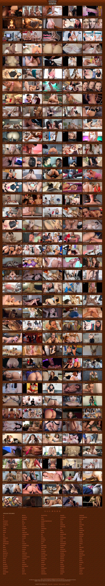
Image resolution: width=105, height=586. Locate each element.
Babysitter (6, 541)
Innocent (62, 549)
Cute (23, 560)
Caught (24, 526)
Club (23, 541)
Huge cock (63, 541)
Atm (4, 536)
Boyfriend (5, 572)
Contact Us (68, 584)
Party (80, 557)
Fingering (43, 545)
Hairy (61, 523)
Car (23, 525)
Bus (23, 521)
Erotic (43, 526)
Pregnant (81, 568)
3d (3, 517)
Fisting (43, 549)
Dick (23, 568)
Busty (23, 523)
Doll (42, 517)
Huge (61, 540)
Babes (4, 540)
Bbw (4, 545)
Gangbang (44, 568)
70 (52, 511)
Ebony (42, 525)
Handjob (62, 525)
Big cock (5, 555)
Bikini (4, 558)
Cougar (24, 547)
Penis (80, 558)
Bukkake (24, 519)
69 (3, 519)
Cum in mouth (26, 557)
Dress (42, 523)
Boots (4, 570)
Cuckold (24, 555)
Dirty (23, 572)
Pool (80, 564)
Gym (61, 521)
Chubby (24, 536)
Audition (5, 538)
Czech (23, 562)
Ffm (42, 543)
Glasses (62, 515)
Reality (81, 574)
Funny (42, 562)
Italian (62, 553)
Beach (4, 549)
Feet (42, 536)
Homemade (63, 534)
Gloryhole (63, 517)
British (24, 515)
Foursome (44, 558)
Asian (4, 532)
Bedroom (5, 553)
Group (62, 519)
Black (4, 562)
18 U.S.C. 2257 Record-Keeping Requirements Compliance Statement (52, 578)
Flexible (43, 553)
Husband (62, 545)
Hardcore (62, 526)
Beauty (5, 551)
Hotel (61, 536)
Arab (4, 530)
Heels (61, 530)
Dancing (24, 564)
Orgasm (81, 547)
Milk (80, 523)
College (24, 543)
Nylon (81, 541)
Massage (81, 515)
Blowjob (5, 566)
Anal (4, 526)
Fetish (42, 541)
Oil (80, 545)
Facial (42, 532)
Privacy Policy (50, 584)
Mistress (81, 525)
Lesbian (62, 568)
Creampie (24, 553)
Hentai (62, 532)
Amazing (5, 523)
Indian (62, 547)
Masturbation (83, 517)
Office (81, 543)
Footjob (43, 557)
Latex (61, 562)
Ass (4, 534)
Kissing (62, 558)
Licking (62, 570)
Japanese (62, 555)
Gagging (43, 564)
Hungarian (63, 543)
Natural (81, 534)
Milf (80, 521)
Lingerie (62, 572)
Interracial (63, 551)
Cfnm (23, 530)
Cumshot (24, 558)
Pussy (80, 572)
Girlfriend (44, 574)
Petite (80, 560)
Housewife (63, 538)
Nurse (81, 540)
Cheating (24, 532)
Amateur (5, 521)
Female (43, 538)
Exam (42, 530)
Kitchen (62, 560)
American (5, 525)
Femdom (43, 540)
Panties (81, 553)
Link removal (55, 584)
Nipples (81, 536)
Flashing (43, 551)
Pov (80, 566)
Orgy (80, 549)
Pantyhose (82, 555)
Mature (81, 519)
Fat (42, 534)
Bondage (5, 568)
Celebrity (24, 528)
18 (3, 515)
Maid (61, 574)
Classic (24, 538)
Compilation (25, 545)
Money (81, 528)
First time (43, 547)
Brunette (24, 517)
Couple (24, 549)
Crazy (23, 551)
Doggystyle (44, 515)
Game (42, 566)
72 (57, 511)
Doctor (24, 574)
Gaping (43, 570)
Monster (81, 530)
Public (81, 570)
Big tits (5, 557)
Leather (62, 566)
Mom (80, 526)
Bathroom (6, 543)
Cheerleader (25, 534)
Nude (80, 538)
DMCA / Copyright (62, 584)
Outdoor (81, 551)
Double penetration (46, 521)
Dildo (23, 570)
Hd (61, 528)
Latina (62, 564)
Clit (23, 540)
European (43, 528)
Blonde (5, 564)
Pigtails (81, 562)
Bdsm (4, 547)
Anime (4, 528)
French (43, 560)
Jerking (62, 557)
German (43, 572)
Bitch (4, 560)
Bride (4, 574)
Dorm (42, 519)
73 (59, 511)
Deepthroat (25, 566)
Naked (81, 532)
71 (54, 511)
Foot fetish (44, 555)
